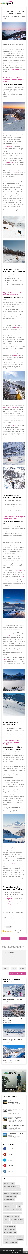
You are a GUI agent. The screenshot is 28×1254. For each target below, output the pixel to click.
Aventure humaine (15, 1190)
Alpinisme (6, 1190)
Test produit (19, 1236)
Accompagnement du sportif (11, 1186)
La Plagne (9, 904)
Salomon (14, 1113)
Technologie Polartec (9, 1229)
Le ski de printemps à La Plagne (13, 999)
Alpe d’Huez (16, 355)
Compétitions (18, 1203)
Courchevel (15, 172)
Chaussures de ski (15, 1193)
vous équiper (15, 69)
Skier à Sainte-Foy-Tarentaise (12, 1060)
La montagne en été (16, 1209)
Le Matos (17, 1112)
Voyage (9, 926)
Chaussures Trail (8, 1203)
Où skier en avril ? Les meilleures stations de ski (13, 1040)
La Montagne (13, 16)
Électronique (13, 1242)
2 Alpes (6, 1183)
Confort (6, 1206)
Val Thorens (19, 570)
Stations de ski (21, 16)
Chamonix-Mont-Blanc (9, 134)
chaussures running (9, 1199)
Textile (6, 1239)
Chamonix (6, 1193)
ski (11, 1219)
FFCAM (19, 1206)
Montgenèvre (8, 636)
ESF (17, 847)
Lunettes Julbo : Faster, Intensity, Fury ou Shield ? (15, 1117)
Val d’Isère (10, 162)
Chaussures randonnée (10, 1196)
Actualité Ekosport (19, 1103)
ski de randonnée (18, 1219)
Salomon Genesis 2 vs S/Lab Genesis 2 (15, 1109)
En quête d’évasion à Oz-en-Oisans (15, 1134)
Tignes (6, 659)
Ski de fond (14, 1121)
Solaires (15, 1223)
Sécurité (21, 1223)
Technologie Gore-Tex (9, 1226)
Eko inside (10, 1105)
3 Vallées (12, 1183)
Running (10, 1121)
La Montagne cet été (14, 1129)
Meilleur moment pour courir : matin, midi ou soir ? (16, 1101)
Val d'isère (12, 1239)
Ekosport (13, 1250)
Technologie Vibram (9, 1236)
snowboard (7, 1223)
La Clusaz (6, 1209)
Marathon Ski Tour (16, 1213)
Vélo (21, 1121)
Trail (18, 1113)
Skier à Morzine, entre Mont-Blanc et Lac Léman (13, 1019)
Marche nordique (8, 1216)
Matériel (17, 1216)
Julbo (16, 1120)
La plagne (6, 1213)
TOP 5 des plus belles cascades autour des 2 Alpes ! (16, 1126)
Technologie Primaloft (10, 1232)
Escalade (13, 1206)
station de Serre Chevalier (10, 407)
